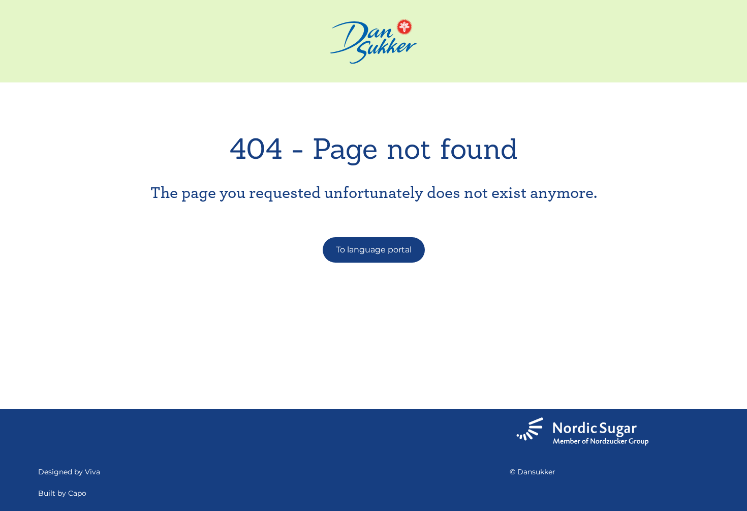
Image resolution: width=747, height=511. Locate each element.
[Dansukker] (373, 41)
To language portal (374, 249)
